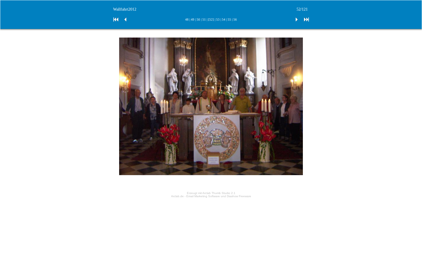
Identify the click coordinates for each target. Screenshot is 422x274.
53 (218, 19)
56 (235, 19)
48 (187, 19)
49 (192, 19)
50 (198, 19)
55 (229, 19)
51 (204, 19)
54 (223, 19)
